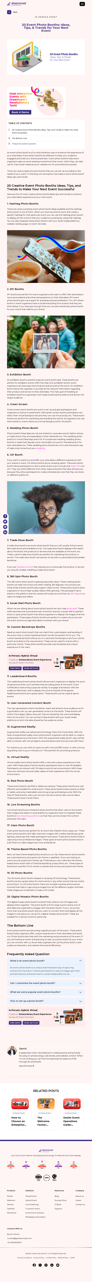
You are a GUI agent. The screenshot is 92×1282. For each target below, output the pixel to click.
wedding (41, 448)
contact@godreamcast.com (19, 1238)
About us (79, 1196)
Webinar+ (11, 1200)
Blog (57, 1196)
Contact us (80, 1204)
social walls (72, 608)
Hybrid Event (31, 1200)
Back (15, 12)
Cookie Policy (51, 1258)
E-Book (58, 1204)
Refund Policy (63, 1258)
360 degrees (76, 594)
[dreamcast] (46, 1151)
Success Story (61, 1200)
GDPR (72, 1258)
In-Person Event (46, 17)
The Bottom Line (19, 138)
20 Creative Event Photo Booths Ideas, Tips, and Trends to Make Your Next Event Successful (45, 131)
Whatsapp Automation (35, 1217)
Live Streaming (32, 1204)
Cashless (10, 1209)
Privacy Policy (39, 1258)
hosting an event (25, 567)
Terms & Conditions (24, 1258)
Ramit (23, 1048)
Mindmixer (11, 1213)
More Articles (31, 668)
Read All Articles (26, 1066)
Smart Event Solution (34, 1213)
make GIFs (75, 466)
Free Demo (15, 668)
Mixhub (10, 1204)
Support (58, 1209)
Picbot (10, 1196)
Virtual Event (31, 1196)
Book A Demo (13, 1234)
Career (78, 1200)
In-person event (32, 1209)
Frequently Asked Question (24, 144)
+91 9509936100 (14, 1242)
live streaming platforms (28, 816)
